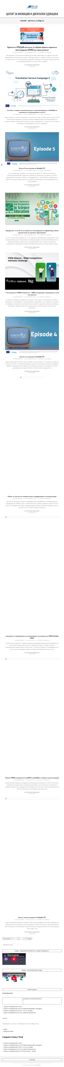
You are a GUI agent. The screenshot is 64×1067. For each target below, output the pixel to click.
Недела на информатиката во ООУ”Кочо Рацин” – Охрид (20, 1051)
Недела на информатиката (33, 999)
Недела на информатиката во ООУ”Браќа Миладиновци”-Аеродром (23, 1008)
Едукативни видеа (7, 993)
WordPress (38, 1065)
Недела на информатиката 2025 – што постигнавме (18, 1010)
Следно (29, 938)
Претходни (6, 938)
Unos (30, 1065)
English (5, 1029)
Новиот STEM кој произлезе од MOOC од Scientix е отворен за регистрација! (32, 778)
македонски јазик (8, 1031)
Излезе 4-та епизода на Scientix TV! (32, 357)
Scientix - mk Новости (45, 52)
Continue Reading (32, 65)
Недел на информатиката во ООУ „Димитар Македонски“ (20, 1012)
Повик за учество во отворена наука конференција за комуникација (32, 496)
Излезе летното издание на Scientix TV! (32, 917)
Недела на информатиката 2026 (13, 1006)
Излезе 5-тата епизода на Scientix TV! (32, 168)
